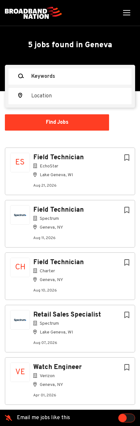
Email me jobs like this (43, 418)
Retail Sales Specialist (67, 315)
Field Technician (58, 158)
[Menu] (126, 13)
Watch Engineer (57, 367)
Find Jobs (57, 122)
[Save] (126, 158)
